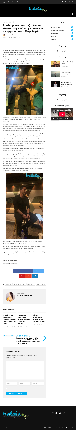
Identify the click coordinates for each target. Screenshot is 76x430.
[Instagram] (72, 2)
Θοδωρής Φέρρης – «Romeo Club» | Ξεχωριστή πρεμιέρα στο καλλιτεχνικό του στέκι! (9, 319)
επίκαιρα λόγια (55, 33)
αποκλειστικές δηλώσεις (57, 30)
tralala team (38, 427)
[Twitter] (56, 412)
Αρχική (4, 2)
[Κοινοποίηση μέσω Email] (35, 276)
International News (55, 27)
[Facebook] (53, 412)
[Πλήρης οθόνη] (71, 118)
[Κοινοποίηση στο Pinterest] (22, 276)
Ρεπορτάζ (19, 2)
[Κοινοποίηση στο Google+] (28, 276)
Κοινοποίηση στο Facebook (23, 271)
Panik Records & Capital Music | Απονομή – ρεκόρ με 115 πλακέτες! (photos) (24, 319)
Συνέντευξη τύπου (19, 284)
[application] (62, 114)
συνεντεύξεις (54, 39)
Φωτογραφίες (31, 284)
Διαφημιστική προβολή (47, 427)
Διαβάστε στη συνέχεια (23, 336)
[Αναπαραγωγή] (54, 118)
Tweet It (39, 271)
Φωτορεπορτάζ (41, 284)
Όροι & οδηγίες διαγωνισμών (68, 427)
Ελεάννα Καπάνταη (10, 35)
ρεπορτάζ (12, 22)
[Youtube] (69, 2)
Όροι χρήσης (57, 427)
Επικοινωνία (31, 427)
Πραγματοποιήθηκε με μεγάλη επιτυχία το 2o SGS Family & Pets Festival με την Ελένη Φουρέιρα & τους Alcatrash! (28, 340)
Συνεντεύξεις (11, 2)
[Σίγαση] (68, 118)
